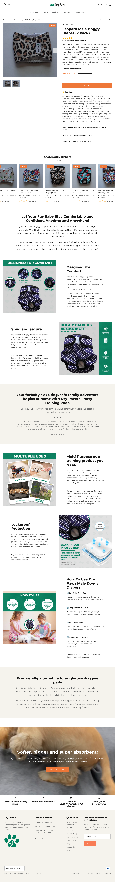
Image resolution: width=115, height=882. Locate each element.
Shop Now (34, 12)
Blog (68, 844)
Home (5, 20)
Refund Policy (71, 834)
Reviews (55, 12)
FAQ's (45, 12)
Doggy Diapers (13, 20)
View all (57, 160)
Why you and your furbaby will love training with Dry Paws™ (84, 128)
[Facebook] (36, 838)
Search (69, 850)
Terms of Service (73, 837)
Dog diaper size (68, 79)
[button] (67, 38)
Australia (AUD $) (13, 868)
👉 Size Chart (67, 92)
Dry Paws (69, 24)
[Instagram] (39, 838)
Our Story (68, 12)
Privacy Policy (72, 840)
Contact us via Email (43, 822)
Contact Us (80, 12)
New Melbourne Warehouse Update (72, 824)
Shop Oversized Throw (57, 770)
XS (65, 84)
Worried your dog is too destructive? (77, 135)
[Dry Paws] (57, 4)
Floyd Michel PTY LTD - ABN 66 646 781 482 (28, 873)
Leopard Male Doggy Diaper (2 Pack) (31, 20)
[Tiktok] (43, 838)
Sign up (90, 843)
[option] (30, 50)
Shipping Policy (72, 831)
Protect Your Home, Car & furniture (76, 141)
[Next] (55, 50)
